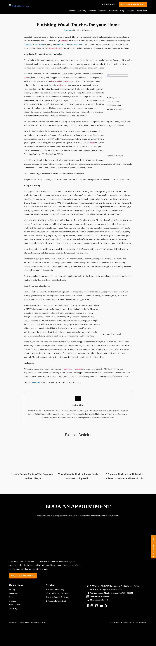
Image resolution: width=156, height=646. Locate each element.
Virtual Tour (141, 10)
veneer (92, 143)
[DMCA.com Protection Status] (78, 636)
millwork (68, 369)
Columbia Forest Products (35, 44)
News (70, 30)
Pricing (72, 10)
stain (26, 77)
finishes (64, 40)
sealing (60, 85)
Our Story (82, 10)
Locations (113, 10)
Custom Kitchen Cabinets (57, 593)
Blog (122, 10)
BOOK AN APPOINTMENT (133, 4)
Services (92, 10)
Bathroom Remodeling (56, 601)
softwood (67, 81)
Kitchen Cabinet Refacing (57, 597)
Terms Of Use (24, 622)
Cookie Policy (34, 622)
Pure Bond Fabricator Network (70, 44)
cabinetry (79, 369)
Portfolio (102, 10)
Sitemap (43, 622)
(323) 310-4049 (110, 4)
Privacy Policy (14, 622)
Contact (130, 10)
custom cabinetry (55, 48)
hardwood (55, 81)
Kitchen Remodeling (55, 589)
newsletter (36, 382)
